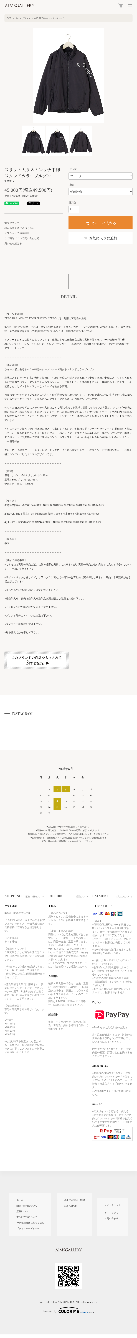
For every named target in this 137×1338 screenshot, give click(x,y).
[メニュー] (130, 5)
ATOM (73, 1205)
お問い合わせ (111, 1218)
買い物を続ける (13, 243)
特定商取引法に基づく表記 (19, 228)
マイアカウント (112, 1205)
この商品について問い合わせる (21, 238)
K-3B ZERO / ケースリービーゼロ (50, 18)
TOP (9, 18)
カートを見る (111, 1212)
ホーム (19, 1200)
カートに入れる (103, 222)
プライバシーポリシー (28, 1228)
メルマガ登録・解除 (74, 1200)
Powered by (50, 1311)
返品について (11, 223)
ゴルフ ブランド (22, 18)
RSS (66, 1205)
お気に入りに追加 (102, 238)
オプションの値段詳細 (16, 233)
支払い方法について (26, 1217)
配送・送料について (26, 1205)
